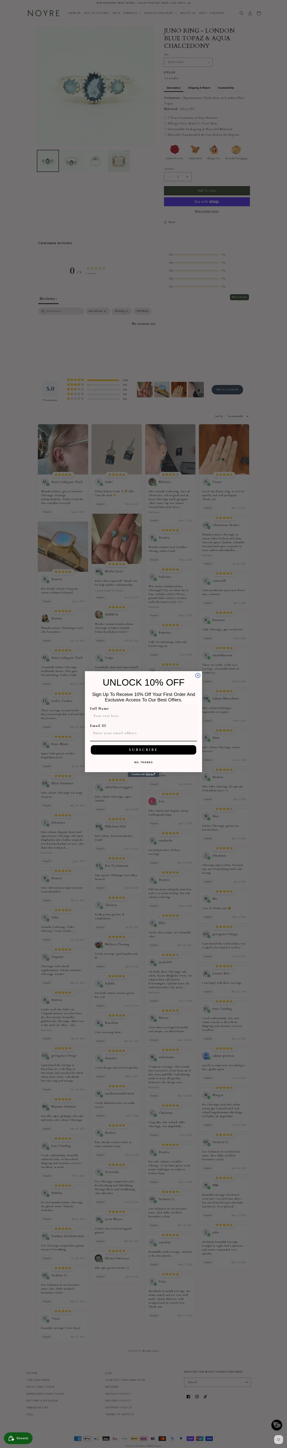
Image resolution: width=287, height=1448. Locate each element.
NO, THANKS (143, 762)
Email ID (98, 726)
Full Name (99, 709)
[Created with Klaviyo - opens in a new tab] (143, 774)
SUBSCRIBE (143, 750)
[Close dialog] (197, 675)
